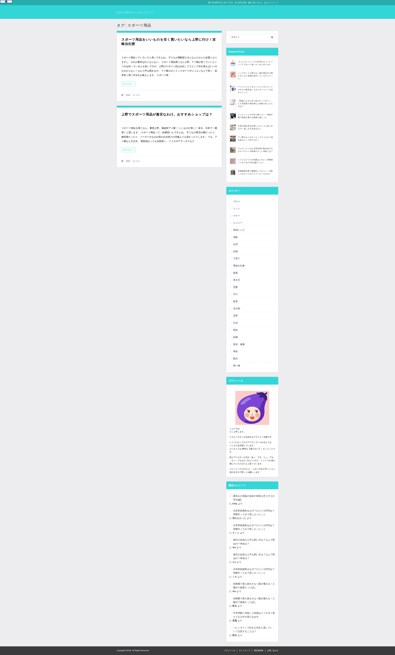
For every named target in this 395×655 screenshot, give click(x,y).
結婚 (235, 337)
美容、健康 (239, 344)
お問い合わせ (256, 3)
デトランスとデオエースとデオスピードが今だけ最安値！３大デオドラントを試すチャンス (255, 90)
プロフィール (229, 650)
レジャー (237, 222)
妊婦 (235, 251)
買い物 (236, 365)
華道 (235, 351)
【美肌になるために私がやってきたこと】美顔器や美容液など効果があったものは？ (255, 103)
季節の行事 (239, 265)
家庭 (235, 272)
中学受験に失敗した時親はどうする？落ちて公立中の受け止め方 (254, 615)
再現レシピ (239, 230)
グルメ (236, 201)
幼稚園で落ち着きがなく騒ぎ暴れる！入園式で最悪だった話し (254, 585)
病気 (235, 330)
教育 (235, 301)
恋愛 (235, 287)
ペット (236, 208)
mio (234, 562)
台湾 (235, 244)
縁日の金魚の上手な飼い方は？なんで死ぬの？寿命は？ (254, 541)
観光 (235, 358)
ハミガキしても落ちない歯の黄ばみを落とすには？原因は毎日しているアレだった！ (255, 76)
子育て (236, 258)
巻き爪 (236, 280)
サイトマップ (272, 3)
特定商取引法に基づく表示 (222, 3)
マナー (236, 215)
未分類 (236, 308)
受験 (235, 237)
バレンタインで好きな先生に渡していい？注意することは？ (252, 629)
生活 (138, 95)
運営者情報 (242, 3)
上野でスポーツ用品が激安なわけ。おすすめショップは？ (166, 114)
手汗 (235, 294)
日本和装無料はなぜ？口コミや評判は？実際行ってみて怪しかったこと (254, 512)
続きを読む (127, 84)
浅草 (235, 315)
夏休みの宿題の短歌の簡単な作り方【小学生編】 (254, 498)
